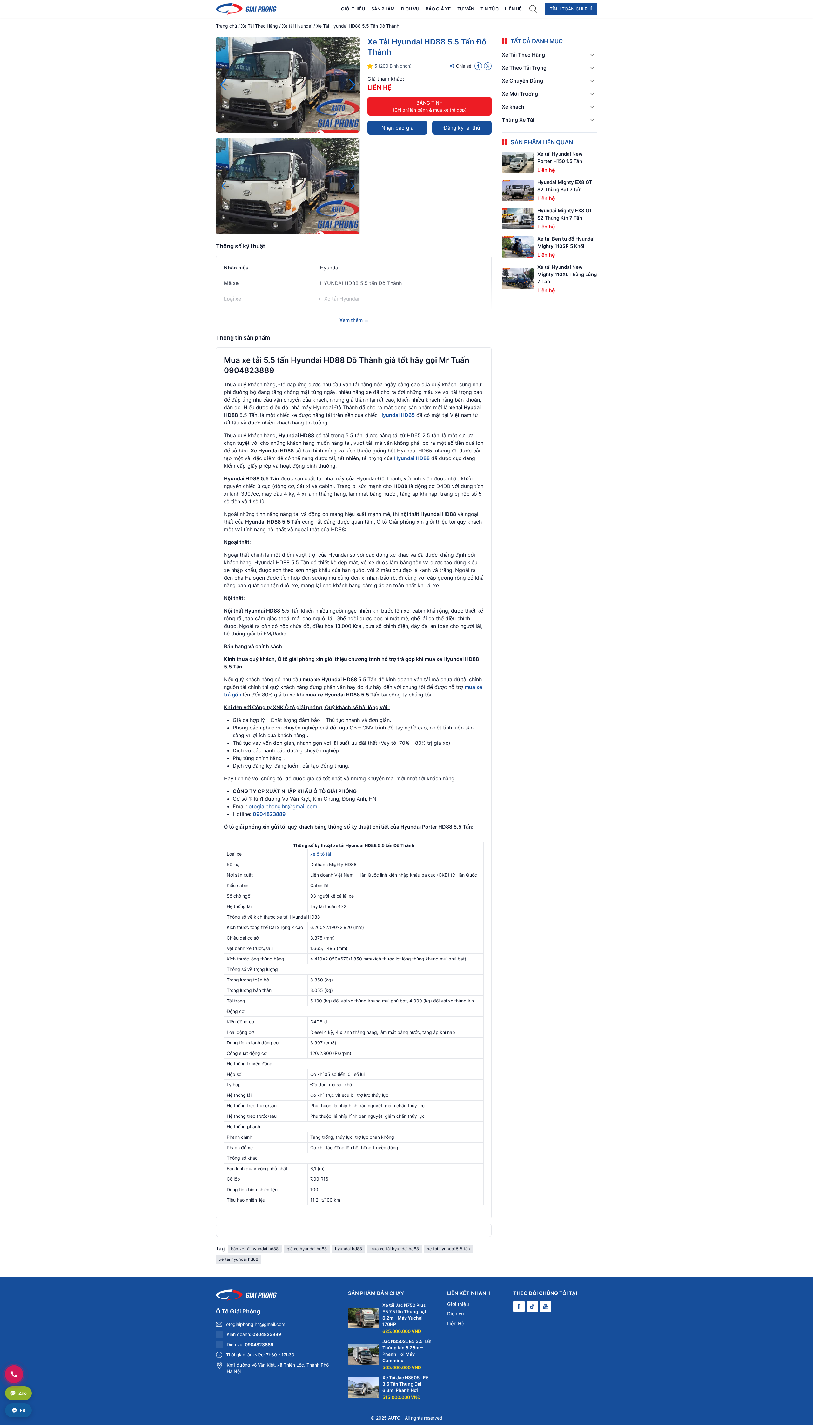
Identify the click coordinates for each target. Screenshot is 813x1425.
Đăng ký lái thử (462, 128)
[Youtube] (545, 1306)
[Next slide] (352, 85)
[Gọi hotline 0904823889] (14, 1374)
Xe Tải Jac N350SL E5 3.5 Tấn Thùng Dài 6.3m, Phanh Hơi (405, 1384)
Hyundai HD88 (412, 458)
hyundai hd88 (348, 1248)
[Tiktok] (532, 1306)
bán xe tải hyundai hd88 (255, 1248)
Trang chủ (226, 26)
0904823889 (269, 814)
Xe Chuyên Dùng (522, 81)
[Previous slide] (223, 85)
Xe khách (513, 107)
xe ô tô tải (320, 854)
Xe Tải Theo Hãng (259, 26)
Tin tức (489, 8)
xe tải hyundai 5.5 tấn (448, 1248)
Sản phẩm (383, 8)
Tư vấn (465, 8)
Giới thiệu (353, 8)
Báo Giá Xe (438, 8)
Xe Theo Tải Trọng (524, 67)
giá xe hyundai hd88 (307, 1248)
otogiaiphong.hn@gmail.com (283, 806)
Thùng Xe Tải (518, 120)
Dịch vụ (410, 8)
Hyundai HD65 (397, 415)
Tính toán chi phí (571, 8)
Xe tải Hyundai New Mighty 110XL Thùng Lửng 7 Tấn (567, 274)
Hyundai (329, 267)
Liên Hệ (513, 8)
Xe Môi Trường (520, 94)
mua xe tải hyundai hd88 (394, 1248)
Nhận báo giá (397, 128)
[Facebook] (478, 66)
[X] (488, 66)
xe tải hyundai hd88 (238, 1259)
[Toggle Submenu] (592, 55)
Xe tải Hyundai (297, 26)
